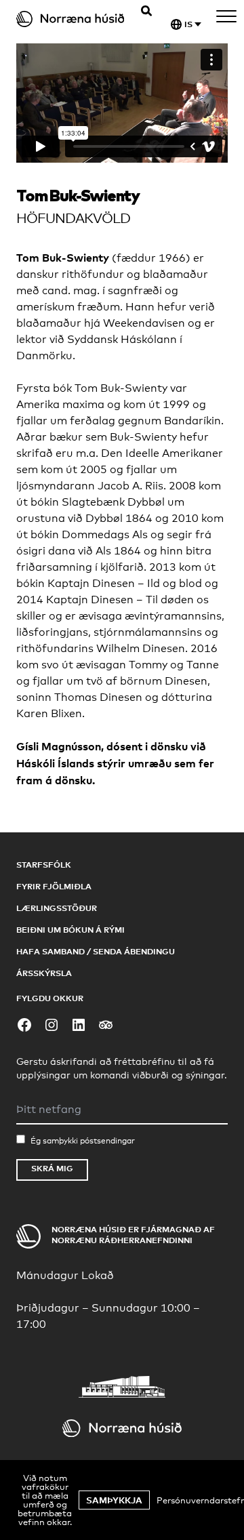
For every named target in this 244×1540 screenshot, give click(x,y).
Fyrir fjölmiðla (54, 886)
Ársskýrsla (44, 973)
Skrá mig (52, 1168)
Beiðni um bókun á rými (70, 930)
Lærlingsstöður (56, 908)
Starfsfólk (43, 864)
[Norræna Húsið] (73, 19)
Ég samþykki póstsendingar (82, 1141)
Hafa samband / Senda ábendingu (95, 951)
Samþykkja (114, 1500)
